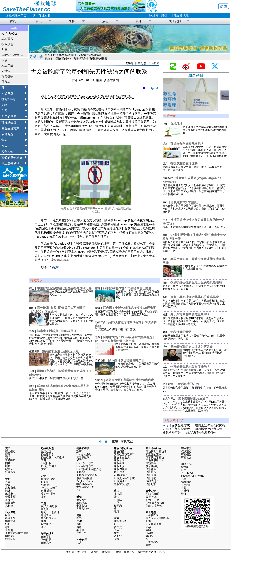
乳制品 (149, 536)
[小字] (148, 90)
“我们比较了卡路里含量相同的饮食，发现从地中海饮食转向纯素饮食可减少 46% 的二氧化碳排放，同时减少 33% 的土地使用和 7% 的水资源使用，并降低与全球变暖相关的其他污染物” (60, 339)
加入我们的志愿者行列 (201, 432)
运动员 (149, 533)
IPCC (79, 460)
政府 (79, 451)
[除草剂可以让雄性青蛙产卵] (105, 373)
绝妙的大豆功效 (188, 384)
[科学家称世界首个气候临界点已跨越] (105, 301)
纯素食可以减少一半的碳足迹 (56, 331)
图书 (79, 518)
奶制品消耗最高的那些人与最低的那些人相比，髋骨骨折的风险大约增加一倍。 (194, 337)
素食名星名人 (122, 457)
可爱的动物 (120, 475)
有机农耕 (100, 360)
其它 (43, 469)
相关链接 (7, 76)
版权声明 (143, 552)
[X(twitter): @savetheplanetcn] (216, 68)
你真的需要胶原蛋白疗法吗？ (190, 366)
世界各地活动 (84, 508)
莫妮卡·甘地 (48, 493)
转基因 (99, 380)
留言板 (5, 81)
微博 (118, 552)
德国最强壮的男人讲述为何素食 (191, 346)
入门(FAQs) (9, 33)
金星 (7, 484)
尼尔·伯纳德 (152, 493)
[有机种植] (172, 137)
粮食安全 (10, 521)
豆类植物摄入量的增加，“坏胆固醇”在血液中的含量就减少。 (195, 389)
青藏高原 (10, 496)
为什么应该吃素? (124, 454)
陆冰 (7, 490)
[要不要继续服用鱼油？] (172, 411)
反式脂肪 (46, 524)
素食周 (45, 509)
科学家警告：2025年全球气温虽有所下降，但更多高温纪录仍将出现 (125, 339)
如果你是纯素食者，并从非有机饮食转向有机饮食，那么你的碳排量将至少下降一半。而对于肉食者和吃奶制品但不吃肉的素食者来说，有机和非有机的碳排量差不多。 (205, 152)
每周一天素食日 (50, 512)
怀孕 (148, 527)
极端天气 (10, 518)
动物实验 (100, 322)
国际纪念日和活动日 (193, 475)
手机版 (70, 552)
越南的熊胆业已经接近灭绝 (60, 351)
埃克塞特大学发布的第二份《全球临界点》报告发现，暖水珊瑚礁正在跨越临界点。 (137, 294)
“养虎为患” (152, 481)
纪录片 (9, 469)
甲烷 (7, 515)
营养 (4, 140)
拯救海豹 (151, 478)
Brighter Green (85, 481)
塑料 (43, 460)
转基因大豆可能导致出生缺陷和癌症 (130, 380)
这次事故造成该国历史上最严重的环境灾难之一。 (71, 293)
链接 (183, 493)
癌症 (116, 508)
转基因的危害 (48, 518)
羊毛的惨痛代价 (155, 460)
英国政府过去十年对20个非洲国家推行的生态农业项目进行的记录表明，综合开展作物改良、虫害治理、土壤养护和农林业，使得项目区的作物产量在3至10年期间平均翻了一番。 (195, 247)
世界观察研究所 (85, 487)
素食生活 (119, 463)
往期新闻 (10, 472)
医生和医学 (152, 515)
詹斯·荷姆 (46, 490)
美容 (148, 530)
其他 (43, 496)
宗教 (148, 545)
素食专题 (7, 134)
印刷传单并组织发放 (176, 429)
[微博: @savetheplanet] (188, 68)
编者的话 (186, 481)
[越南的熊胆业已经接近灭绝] (39, 364)
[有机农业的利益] (14, 192)
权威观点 (7, 44)
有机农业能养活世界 (184, 163)
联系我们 (107, 552)
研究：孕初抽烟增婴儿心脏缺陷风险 (194, 297)
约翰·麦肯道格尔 (155, 502)
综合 (31, 288)
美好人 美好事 (49, 506)
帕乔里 (45, 481)
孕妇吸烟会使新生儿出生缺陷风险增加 (196, 282)
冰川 (7, 527)
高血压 (118, 493)
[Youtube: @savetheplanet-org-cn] (202, 68)
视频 (165, 123)
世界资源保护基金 (86, 475)
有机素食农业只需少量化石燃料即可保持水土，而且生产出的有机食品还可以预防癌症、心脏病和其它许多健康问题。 (194, 208)
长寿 (148, 521)
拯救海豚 (151, 475)
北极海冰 (10, 487)
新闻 (31, 331)
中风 (116, 502)
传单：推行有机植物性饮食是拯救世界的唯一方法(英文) (195, 226)
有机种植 (176, 123)
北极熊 (9, 505)
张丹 (79, 542)
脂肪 (116, 533)
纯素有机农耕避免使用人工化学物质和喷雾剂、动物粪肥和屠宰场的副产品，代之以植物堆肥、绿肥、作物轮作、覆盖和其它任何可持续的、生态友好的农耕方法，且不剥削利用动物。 (194, 190)
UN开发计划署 (84, 463)
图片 (31, 307)
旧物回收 (46, 463)
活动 (105, 21)
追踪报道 (81, 502)
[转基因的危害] (14, 205)
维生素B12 (120, 521)
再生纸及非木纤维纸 (52, 457)
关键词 (5, 71)
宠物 (116, 539)
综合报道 (10, 451)
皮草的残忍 (152, 466)
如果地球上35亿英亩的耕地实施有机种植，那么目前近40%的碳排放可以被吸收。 (205, 130)
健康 (31, 386)
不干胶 (80, 530)
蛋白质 (118, 527)
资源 (138, 21)
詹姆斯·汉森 (48, 478)
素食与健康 (120, 469)
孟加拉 (9, 499)
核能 (43, 521)
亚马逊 (9, 530)
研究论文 (186, 457)
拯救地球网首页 (16, 15)
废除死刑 (46, 542)
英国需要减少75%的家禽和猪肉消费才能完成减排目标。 (205, 267)
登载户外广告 (172, 432)
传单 (165, 219)
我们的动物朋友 (12, 157)
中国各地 (81, 505)
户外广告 (81, 533)
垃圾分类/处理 (49, 466)
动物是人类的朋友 (124, 478)
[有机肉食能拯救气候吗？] (172, 156)
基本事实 (7, 38)
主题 (32, 15)
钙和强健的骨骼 (181, 332)
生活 (47, 57)
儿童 (4, 49)
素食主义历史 (122, 484)
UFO (43, 527)
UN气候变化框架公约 (88, 469)
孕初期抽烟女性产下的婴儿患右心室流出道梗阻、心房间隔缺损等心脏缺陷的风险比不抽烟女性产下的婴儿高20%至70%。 (194, 303)
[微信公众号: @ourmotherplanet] (175, 68)
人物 (4, 105)
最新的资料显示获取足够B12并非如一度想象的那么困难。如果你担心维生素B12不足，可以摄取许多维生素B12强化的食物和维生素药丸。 (193, 321)
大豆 (116, 530)
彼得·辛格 (151, 496)
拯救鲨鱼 (151, 469)
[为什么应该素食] (14, 178)
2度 (7, 524)
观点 (165, 143)
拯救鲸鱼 (151, 472)
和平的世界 (8, 116)
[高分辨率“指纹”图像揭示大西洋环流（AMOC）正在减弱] (39, 324)
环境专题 (7, 93)
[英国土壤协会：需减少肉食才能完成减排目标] (172, 275)
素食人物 (7, 151)
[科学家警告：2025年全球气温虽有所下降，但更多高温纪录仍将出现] (105, 354)
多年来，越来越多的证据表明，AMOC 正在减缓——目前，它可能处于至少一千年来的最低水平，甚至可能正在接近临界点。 (71, 319)
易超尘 (54, 267)
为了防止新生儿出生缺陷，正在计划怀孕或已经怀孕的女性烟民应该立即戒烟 (194, 288)
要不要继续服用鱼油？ (193, 398)
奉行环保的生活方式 (176, 425)
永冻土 (9, 493)
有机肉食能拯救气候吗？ (187, 143)
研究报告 (186, 454)
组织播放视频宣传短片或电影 (214, 429)
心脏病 (118, 499)
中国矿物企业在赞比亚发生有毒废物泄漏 (64, 288)
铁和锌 (118, 536)
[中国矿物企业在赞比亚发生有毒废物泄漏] (39, 301)
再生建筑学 (47, 454)
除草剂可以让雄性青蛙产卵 (126, 360)
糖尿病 (118, 505)
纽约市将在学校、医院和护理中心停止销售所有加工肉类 (91, 57)
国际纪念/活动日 (12, 55)
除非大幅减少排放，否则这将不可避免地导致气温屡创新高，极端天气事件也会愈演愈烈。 (137, 347)
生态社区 (46, 451)
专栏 (72, 21)
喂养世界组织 (84, 484)
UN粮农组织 (83, 454)
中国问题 (10, 539)
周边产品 (7, 65)
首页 (13, 21)
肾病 (116, 496)
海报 (79, 524)
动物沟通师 (120, 481)
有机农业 (44, 15)
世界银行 (81, 472)
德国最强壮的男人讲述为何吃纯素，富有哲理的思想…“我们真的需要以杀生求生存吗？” (205, 353)
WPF (165, 202)
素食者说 (119, 466)
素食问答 (119, 451)
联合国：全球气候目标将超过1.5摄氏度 (129, 307)
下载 (4, 60)
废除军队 (46, 536)
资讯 (38, 21)
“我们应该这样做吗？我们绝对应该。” (116, 329)
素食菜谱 (119, 460)
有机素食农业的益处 (184, 202)
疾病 (4, 145)
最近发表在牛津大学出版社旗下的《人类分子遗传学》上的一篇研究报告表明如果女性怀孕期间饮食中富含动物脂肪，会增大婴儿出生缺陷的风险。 (60, 396)
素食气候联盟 (84, 478)
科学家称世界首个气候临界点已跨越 (127, 288)
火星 (7, 481)
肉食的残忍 (152, 542)
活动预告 (81, 499)
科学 (4, 87)
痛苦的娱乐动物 (155, 457)
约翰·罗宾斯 (152, 499)
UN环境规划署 (84, 466)
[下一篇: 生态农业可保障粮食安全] (157, 90)
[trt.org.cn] (129, 52)
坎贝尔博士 (169, 384)
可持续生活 (8, 122)
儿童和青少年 (153, 524)
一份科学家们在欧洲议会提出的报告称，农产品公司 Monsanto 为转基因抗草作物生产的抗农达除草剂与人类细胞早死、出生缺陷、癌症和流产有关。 (126, 386)
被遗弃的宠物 (153, 454)
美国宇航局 (82, 457)
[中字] (144, 90)
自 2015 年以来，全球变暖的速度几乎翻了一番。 (57, 378)
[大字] (141, 90)
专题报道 (10, 460)
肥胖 (116, 511)
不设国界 (46, 539)
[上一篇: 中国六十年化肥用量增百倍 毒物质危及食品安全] (152, 90)
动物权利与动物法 (156, 451)
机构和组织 (8, 99)
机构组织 (168, 178)
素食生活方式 (10, 128)
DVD (79, 521)
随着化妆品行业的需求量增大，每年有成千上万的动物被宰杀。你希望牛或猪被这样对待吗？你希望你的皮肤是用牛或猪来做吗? (194, 373)
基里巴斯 (10, 502)
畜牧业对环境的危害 (17, 533)
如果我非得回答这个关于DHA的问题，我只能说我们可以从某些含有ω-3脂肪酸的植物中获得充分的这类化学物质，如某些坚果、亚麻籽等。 (205, 406)
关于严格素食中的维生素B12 (189, 314)
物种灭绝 (10, 536)
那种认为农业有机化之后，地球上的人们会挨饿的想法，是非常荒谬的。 (192, 169)
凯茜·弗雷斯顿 (154, 505)
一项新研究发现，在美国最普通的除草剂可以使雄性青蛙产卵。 (137, 365)
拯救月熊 (34, 351)
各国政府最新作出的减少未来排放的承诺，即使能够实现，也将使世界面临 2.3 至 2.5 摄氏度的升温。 (126, 313)
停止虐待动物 (10, 163)
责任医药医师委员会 (157, 518)
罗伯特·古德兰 (49, 487)
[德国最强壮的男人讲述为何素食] (172, 359)
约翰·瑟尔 (46, 484)
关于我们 (175, 21)
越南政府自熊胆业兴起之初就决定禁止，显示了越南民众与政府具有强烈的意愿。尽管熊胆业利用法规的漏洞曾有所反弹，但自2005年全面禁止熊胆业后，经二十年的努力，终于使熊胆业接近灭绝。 (71, 362)
